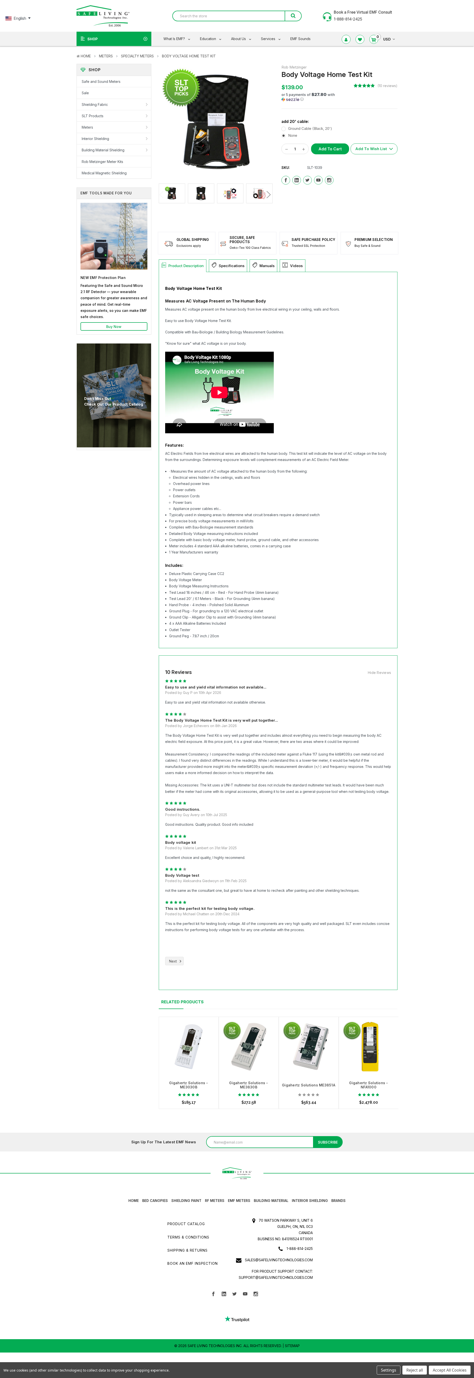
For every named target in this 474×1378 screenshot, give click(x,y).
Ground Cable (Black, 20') (310, 128)
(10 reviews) (387, 86)
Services (268, 39)
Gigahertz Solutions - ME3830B (248, 1085)
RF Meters (214, 1200)
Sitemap (292, 1346)
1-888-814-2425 (300, 1248)
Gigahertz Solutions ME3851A (308, 1085)
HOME (133, 1200)
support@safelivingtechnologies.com (276, 1277)
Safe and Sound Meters (101, 81)
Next (267, 195)
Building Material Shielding (103, 150)
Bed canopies (155, 1200)
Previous (162, 195)
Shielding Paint (186, 1200)
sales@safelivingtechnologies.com (279, 1260)
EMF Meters (239, 1200)
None (292, 135)
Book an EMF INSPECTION (192, 1263)
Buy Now (113, 326)
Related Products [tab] (182, 1001)
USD (387, 39)
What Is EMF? (174, 39)
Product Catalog (186, 1224)
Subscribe (328, 1142)
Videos (296, 265)
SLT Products (92, 116)
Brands (338, 1200)
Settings (388, 1370)
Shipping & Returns (187, 1250)
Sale (85, 93)
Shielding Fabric (95, 104)
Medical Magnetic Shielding (104, 173)
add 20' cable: (295, 121)
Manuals (267, 265)
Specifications (231, 265)
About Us (239, 39)
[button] (315, 97)
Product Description (186, 265)
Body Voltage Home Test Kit (189, 56)
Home (86, 56)
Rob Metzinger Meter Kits (102, 162)
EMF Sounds (300, 39)
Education (208, 39)
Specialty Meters (137, 56)
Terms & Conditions (188, 1237)
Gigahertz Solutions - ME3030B (188, 1085)
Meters (106, 56)
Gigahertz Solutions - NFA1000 (368, 1085)
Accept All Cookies (450, 1370)
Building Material (271, 1200)
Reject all (414, 1370)
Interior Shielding (95, 139)
